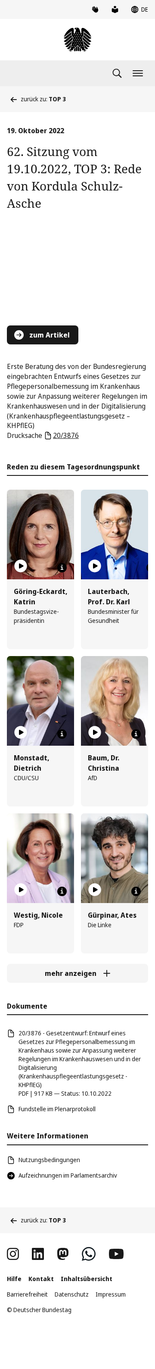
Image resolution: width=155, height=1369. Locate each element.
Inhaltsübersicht (86, 1279)
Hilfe (14, 1279)
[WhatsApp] (89, 1254)
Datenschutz (72, 1294)
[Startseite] (77, 40)
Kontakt (41, 1279)
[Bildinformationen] (62, 568)
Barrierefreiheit (27, 1294)
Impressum (111, 1294)
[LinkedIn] (38, 1254)
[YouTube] (116, 1254)
